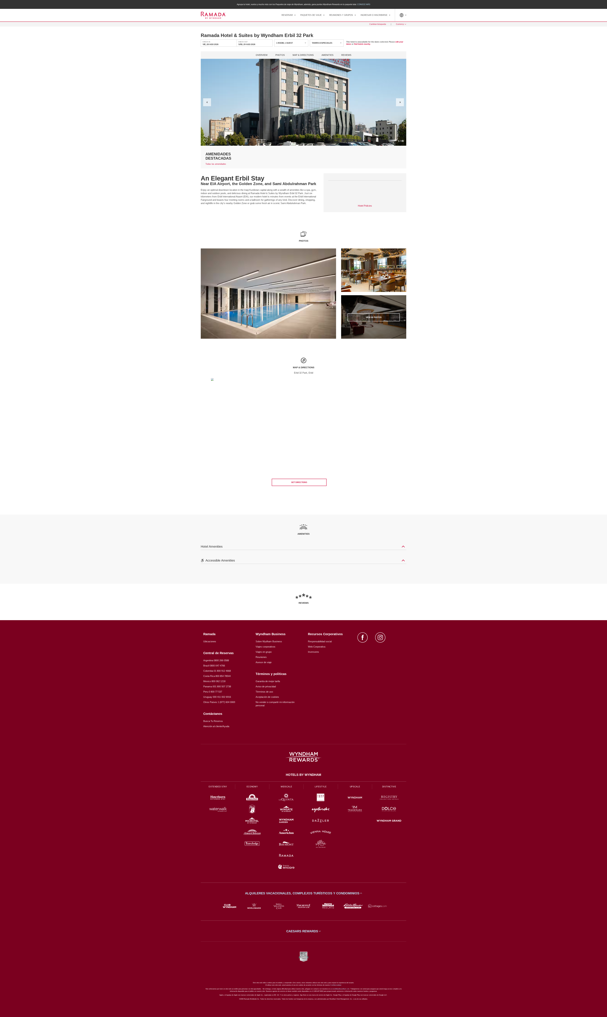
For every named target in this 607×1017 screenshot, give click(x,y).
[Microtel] (252, 821)
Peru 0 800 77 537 (212, 691)
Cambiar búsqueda (377, 24)
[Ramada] (286, 856)
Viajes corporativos (265, 646)
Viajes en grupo (264, 652)
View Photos (374, 317)
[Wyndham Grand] (389, 821)
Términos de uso (264, 691)
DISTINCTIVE (389, 786)
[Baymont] (286, 844)
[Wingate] (286, 809)
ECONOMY (252, 786)
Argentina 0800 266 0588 (216, 660)
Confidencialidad (335, 985)
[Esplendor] (320, 809)
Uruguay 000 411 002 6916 (217, 697)
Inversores (313, 652)
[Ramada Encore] (286, 867)
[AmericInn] (286, 833)
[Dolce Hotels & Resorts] (389, 809)
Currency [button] (400, 24)
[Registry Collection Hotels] (389, 798)
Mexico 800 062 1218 (214, 681)
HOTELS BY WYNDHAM (303, 774)
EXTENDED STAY (218, 786)
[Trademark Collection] (355, 809)
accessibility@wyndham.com (339, 989)
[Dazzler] (320, 821)
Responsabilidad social (320, 641)
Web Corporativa (316, 646)
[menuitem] (289, 15)
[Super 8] (252, 809)
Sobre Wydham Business (269, 641)
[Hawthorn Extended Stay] (217, 798)
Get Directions (299, 482)
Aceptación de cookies (267, 697)
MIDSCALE (286, 786)
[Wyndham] (355, 798)
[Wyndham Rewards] (303, 757)
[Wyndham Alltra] (320, 844)
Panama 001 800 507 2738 (217, 686)
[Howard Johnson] (252, 833)
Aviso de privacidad (266, 686)
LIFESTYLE (321, 786)
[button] (207, 102)
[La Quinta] (286, 798)
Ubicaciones (209, 641)
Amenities (327, 55)
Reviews (346, 55)
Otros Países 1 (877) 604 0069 (219, 702)
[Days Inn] (252, 798)
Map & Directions (303, 55)
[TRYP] (320, 798)
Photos (280, 55)
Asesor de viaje (264, 662)
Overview (261, 55)
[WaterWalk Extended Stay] (217, 809)
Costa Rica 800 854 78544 (217, 676)
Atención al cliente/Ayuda (216, 726)
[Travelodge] (252, 844)
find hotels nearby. (362, 44)
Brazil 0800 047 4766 (214, 665)
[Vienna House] (320, 833)
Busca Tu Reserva (213, 721)
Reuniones (261, 657)
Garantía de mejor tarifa (268, 681)
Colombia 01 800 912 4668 (217, 670)
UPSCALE (355, 786)
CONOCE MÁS (363, 4)
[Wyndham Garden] (286, 821)
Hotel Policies (365, 205)
